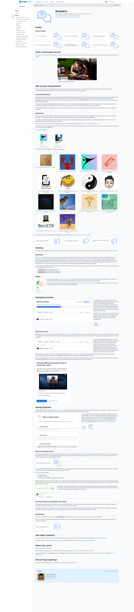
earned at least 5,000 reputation (101, 100)
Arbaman (83, 191)
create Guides (69, 279)
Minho (40, 191)
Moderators (19, 23)
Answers (22, 6)
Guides (52, 1)
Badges (18, 28)
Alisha (103, 211)
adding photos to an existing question (107, 421)
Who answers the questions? (22, 19)
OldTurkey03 (61, 191)
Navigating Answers (20, 30)
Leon (101, 191)
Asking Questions (20, 34)
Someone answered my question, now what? (21, 38)
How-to (17, 12)
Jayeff (81, 171)
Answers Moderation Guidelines (80, 235)
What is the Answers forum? (22, 17)
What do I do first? (20, 32)
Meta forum (104, 538)
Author (40, 571)
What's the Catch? (20, 44)
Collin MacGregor (63, 17)
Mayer (37, 167)
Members (100, 313)
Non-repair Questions (21, 43)
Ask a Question (59, 410)
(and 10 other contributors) (73, 17)
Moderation (107, 313)
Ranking (18, 25)
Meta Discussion (60, 1)
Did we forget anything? (21, 46)
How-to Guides (40, 31)
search (65, 334)
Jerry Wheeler (61, 230)
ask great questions (96, 418)
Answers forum (41, 55)
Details (16, 15)
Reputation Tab (53, 263)
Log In (112, 1)
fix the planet (45, 476)
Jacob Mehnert (39, 210)
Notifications (19, 41)
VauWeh (103, 171)
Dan (60, 171)
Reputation (19, 26)
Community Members (21, 21)
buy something (76, 550)
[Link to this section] (34, 52)
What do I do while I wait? (22, 36)
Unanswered (93, 455)
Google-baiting (101, 553)
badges (100, 279)
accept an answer (56, 505)
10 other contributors (112, 571)
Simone (62, 210)
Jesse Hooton (82, 210)
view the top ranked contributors (87, 283)
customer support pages (89, 540)
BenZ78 (38, 230)
